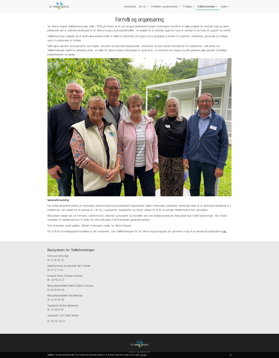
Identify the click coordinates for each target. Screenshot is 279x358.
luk (230, 355)
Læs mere (143, 355)
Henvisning (130, 6)
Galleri (224, 6)
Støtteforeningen (206, 6)
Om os (142, 6)
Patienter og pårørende (164, 6)
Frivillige (187, 6)
